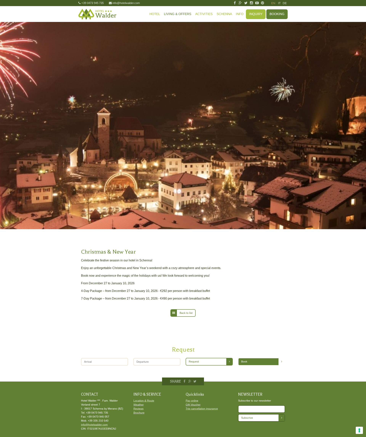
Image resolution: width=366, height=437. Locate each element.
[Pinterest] (262, 3)
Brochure (138, 412)
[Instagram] (251, 3)
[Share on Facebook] (185, 381)
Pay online (192, 400)
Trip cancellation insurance (202, 408)
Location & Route (143, 400)
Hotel (154, 14)
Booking (277, 14)
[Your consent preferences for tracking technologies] (359, 430)
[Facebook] (234, 3)
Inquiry (255, 14)
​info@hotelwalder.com (94, 424)
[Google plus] (240, 3)
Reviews (138, 408)
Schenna (224, 14)
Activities (204, 14)
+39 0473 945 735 (92, 3)
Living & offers (177, 14)
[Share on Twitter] (195, 381)
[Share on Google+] (190, 381)
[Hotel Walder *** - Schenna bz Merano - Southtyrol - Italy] (97, 14)
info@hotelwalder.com (126, 3)
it (279, 3)
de (285, 3)
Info (239, 14)
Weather (138, 404)
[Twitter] (246, 3)
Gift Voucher (193, 404)
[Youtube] (257, 3)
